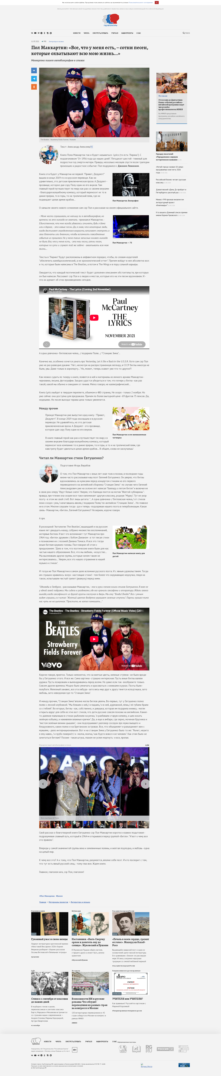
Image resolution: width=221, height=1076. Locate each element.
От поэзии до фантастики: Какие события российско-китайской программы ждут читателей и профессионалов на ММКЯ (171, 105)
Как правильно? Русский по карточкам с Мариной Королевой (129, 1005)
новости (76, 33)
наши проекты (127, 33)
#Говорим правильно (119, 1011)
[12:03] (90, 913)
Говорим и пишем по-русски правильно (126, 971)
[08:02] (49, 973)
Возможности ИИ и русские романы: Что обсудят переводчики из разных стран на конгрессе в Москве (89, 1003)
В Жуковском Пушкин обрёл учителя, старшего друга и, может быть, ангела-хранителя (88, 953)
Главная (42, 902)
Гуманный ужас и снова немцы (49, 939)
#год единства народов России (123, 966)
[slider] (94, 788)
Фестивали (76, 971)
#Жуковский (76, 960)
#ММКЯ (74, 1023)
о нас (138, 33)
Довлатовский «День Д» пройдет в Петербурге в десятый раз (171, 191)
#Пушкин (84, 960)
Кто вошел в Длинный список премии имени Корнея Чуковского (171, 214)
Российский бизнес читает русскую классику (171, 181)
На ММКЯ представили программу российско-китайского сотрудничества (171, 116)
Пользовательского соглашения (141, 2)
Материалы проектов (58, 902)
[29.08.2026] (90, 973)
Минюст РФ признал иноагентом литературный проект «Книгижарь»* (170, 202)
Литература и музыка (56, 41)
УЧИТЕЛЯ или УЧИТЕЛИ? (127, 998)
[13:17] (49, 913)
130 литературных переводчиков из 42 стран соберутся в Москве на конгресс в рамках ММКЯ (89, 1016)
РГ (92, 146)
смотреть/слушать (100, 33)
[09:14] (130, 913)
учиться (114, 33)
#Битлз (59, 896)
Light (33, 971)
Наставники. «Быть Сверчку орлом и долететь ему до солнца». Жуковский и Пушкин (90, 942)
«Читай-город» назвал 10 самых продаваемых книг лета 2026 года (169, 170)
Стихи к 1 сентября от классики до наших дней (49, 1000)
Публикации (76, 911)
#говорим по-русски (135, 1011)
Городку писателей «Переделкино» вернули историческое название (168, 157)
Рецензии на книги (38, 911)
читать (86, 33)
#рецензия (35, 957)
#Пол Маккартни (47, 896)
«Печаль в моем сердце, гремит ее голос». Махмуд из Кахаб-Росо (130, 942)
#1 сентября (35, 1025)
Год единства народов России (123, 911)
